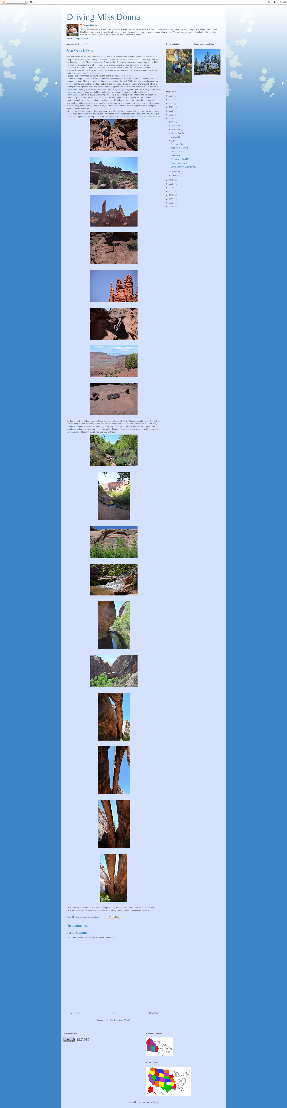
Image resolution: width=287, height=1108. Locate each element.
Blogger (156, 1102)
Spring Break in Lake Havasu (183, 167)
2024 (171, 96)
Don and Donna (90, 25)
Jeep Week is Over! (179, 148)
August (174, 137)
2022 (171, 103)
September (176, 133)
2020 (171, 111)
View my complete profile (77, 38)
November (176, 129)
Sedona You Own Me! (180, 159)
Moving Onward (177, 151)
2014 (171, 188)
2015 (171, 184)
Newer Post (74, 1013)
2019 (171, 115)
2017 (171, 122)
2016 (171, 180)
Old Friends (176, 155)
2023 (171, 99)
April (173, 141)
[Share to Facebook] (115, 917)
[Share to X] (112, 917)
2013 (171, 191)
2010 (171, 203)
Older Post (153, 1013)
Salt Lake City (177, 144)
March (174, 171)
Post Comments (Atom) (119, 1020)
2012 (171, 195)
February (175, 175)
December (176, 125)
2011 (171, 199)
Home (114, 1013)
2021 (171, 107)
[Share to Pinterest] (118, 917)
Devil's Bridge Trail (179, 163)
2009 (171, 206)
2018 (171, 118)
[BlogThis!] (109, 917)
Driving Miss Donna (103, 17)
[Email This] (107, 917)
